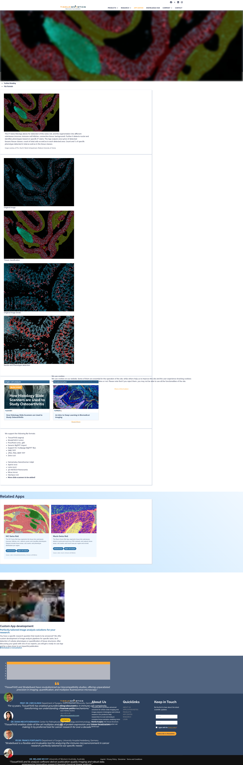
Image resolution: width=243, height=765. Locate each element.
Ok (54, 386)
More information (121, 389)
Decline (60, 386)
